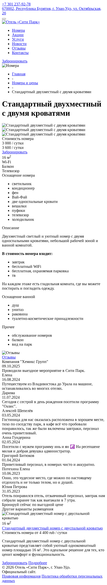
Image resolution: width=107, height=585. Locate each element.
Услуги (18, 39)
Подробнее (37, 563)
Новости (19, 44)
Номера (18, 30)
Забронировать (14, 61)
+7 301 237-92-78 (16, 4)
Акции (18, 35)
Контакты (20, 53)
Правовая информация (21, 576)
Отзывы (19, 48)
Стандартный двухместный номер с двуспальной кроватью (52, 528)
